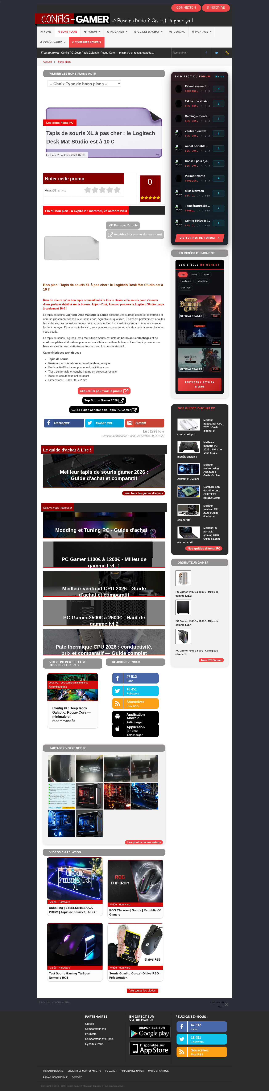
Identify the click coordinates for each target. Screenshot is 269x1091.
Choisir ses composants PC (84, 1071)
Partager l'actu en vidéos (200, 384)
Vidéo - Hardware (60, 902)
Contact (77, 1077)
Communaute (53, 42)
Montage (202, 31)
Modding (203, 281)
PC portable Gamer (132, 1071)
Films (194, 274)
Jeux (206, 274)
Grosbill (89, 1023)
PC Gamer (117, 31)
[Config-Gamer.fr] (114, 19)
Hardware (186, 281)
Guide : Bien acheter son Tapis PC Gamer (101, 409)
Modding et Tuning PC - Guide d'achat (101, 530)
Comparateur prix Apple (99, 1039)
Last (183, 274)
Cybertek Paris (94, 1044)
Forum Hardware (53, 1071)
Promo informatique (55, 1077)
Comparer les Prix (88, 42)
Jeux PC (179, 31)
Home (47, 31)
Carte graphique (158, 1071)
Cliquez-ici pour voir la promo (101, 391)
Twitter (216, 53)
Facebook (206, 53)
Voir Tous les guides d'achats (144, 493)
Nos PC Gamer (211, 660)
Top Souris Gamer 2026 (101, 400)
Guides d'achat (148, 31)
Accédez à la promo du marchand (137, 234)
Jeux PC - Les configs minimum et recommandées (68, 684)
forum (93, 31)
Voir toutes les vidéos (142, 990)
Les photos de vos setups (144, 842)
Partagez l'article (125, 225)
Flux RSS (227, 53)
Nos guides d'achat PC (204, 548)
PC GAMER (110, 1071)
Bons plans (69, 31)
